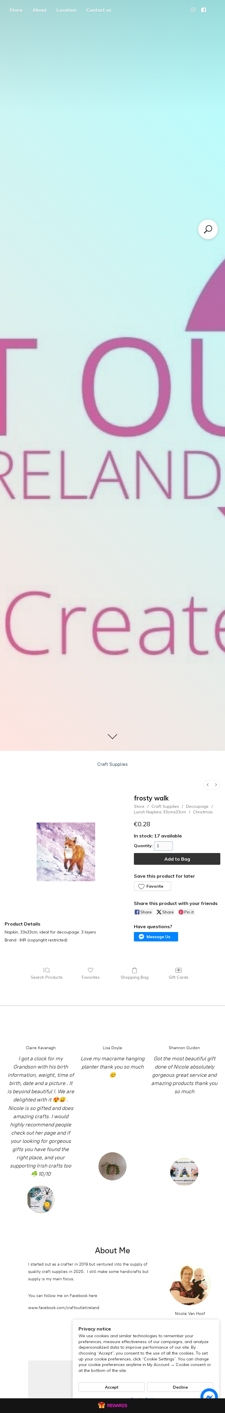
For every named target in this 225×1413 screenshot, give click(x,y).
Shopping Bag (135, 977)
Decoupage (197, 806)
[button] (152, 886)
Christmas (203, 812)
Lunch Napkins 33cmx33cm (160, 812)
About (40, 10)
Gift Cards (178, 977)
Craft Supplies (112, 764)
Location (66, 10)
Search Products (47, 977)
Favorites (91, 977)
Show (112, 1405)
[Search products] (208, 229)
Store (16, 10)
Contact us (98, 10)
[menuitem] (208, 784)
